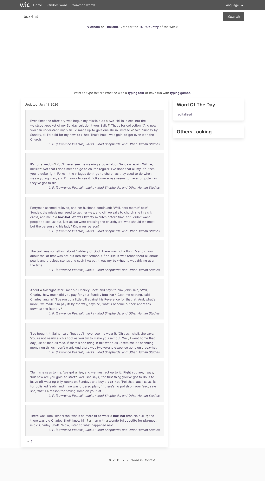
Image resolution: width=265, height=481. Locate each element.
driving (142, 260)
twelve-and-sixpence (112, 347)
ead (145, 386)
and (60, 178)
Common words (83, 5)
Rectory (54, 309)
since (41, 121)
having (70, 391)
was (69, 121)
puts (102, 121)
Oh (121, 333)
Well (117, 208)
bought (42, 333)
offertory (58, 121)
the (48, 121)
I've (113, 169)
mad (50, 343)
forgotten (145, 178)
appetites (144, 304)
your (86, 295)
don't (88, 125)
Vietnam (93, 27)
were (82, 222)
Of (103, 256)
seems (121, 178)
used (130, 173)
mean (70, 169)
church (93, 169)
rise (80, 372)
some (80, 391)
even (137, 135)
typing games (180, 93)
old (75, 290)
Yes (151, 169)
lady (67, 226)
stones (65, 260)
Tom (49, 416)
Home (37, 5)
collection (133, 125)
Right (127, 372)
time (121, 217)
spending (146, 343)
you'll (81, 333)
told (143, 251)
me (83, 164)
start (71, 377)
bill (84, 299)
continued (103, 208)
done (120, 169)
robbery (82, 251)
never (70, 164)
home (144, 338)
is (149, 377)
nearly (51, 338)
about (71, 251)
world (109, 343)
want (146, 217)
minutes (101, 217)
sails (116, 212)
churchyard (114, 222)
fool (70, 338)
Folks (61, 173)
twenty (89, 217)
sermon (94, 256)
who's (75, 416)
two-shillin (116, 121)
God (97, 251)
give (99, 130)
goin (119, 135)
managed (65, 212)
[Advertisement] (132, 61)
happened (99, 425)
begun (77, 121)
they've (35, 183)
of (58, 125)
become (119, 304)
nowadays (107, 178)
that (52, 169)
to (93, 130)
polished (42, 386)
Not (45, 169)
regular (104, 169)
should (136, 222)
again (136, 164)
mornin (134, 208)
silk (149, 212)
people (35, 222)
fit (95, 416)
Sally (103, 125)
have (134, 178)
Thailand (111, 27)
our (84, 226)
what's (150, 299)
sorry (73, 178)
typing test (136, 93)
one (106, 130)
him (120, 290)
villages (80, 173)
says (109, 290)
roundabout (135, 256)
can (39, 130)
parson (47, 226)
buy (101, 382)
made (82, 130)
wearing (92, 164)
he (150, 164)
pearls (34, 260)
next (125, 208)
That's (115, 125)
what (87, 425)
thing (129, 251)
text (39, 251)
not (120, 251)
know (76, 420)
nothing (136, 295)
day (33, 343)
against (93, 299)
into (137, 121)
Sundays (125, 164)
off (104, 212)
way (91, 212)
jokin (128, 290)
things (50, 347)
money (35, 347)
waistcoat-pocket (43, 125)
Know (77, 226)
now (153, 125)
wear (109, 333)
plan (69, 130)
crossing (93, 222)
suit (81, 125)
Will (144, 164)
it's (137, 343)
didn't (137, 217)
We (74, 217)
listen (74, 425)
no (117, 386)
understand (51, 130)
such (80, 260)
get (130, 135)
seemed (51, 208)
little (78, 299)
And (146, 125)
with (145, 135)
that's (42, 391)
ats (138, 382)
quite (44, 173)
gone (132, 347)
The (33, 251)
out (118, 338)
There (105, 251)
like (87, 260)
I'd (75, 130)
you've (127, 377)
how (103, 135)
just (65, 222)
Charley (84, 290)
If (68, 343)
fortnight (49, 290)
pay (74, 295)
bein (144, 208)
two (137, 130)
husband (89, 208)
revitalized (184, 114)
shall (135, 333)
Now (65, 425)
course (111, 256)
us (53, 222)
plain (95, 386)
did (61, 295)
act (107, 372)
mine (68, 386)
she (137, 212)
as (117, 173)
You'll (61, 164)
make (98, 338)
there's (75, 343)
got (44, 183)
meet (151, 222)
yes (126, 333)
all (133, 169)
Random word (57, 5)
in (67, 173)
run (64, 299)
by (156, 130)
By (73, 304)
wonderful (116, 420)
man (53, 178)
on (116, 164)
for (123, 125)
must (100, 372)
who (127, 222)
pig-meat (150, 420)
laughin (47, 299)
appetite (131, 420)
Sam (34, 372)
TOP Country (149, 27)
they (123, 173)
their (132, 304)
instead (125, 130)
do (141, 173)
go (81, 169)
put (71, 256)
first (110, 377)
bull (141, 416)
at (47, 256)
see (77, 164)
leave (34, 382)
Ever (33, 121)
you (96, 125)
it (89, 178)
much (54, 295)
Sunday (72, 125)
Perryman (37, 208)
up (89, 130)
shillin (114, 130)
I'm (66, 178)
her (79, 208)
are (140, 372)
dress (34, 217)
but (58, 222)
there (85, 347)
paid (55, 135)
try (87, 338)
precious (53, 260)
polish (124, 386)
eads (53, 386)
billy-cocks (65, 382)
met (69, 290)
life (144, 169)
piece (129, 121)
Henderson (62, 416)
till (44, 135)
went (135, 338)
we (109, 212)
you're (34, 173)
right (52, 173)
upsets (123, 343)
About (34, 290)
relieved (63, 208)
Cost (121, 295)
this (101, 343)
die (54, 183)
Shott (95, 290)
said (147, 295)
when (148, 173)
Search (233, 16)
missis (93, 121)
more (34, 304)
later (60, 290)
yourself (109, 338)
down (34, 309)
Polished (128, 382)
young (44, 178)
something (58, 251)
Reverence (112, 299)
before (112, 217)
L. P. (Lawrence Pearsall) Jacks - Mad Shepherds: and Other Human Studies (104, 144)
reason (55, 391)
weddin (48, 164)
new (73, 135)
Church (35, 139)
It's (32, 164)
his (61, 226)
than (129, 416)
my (85, 121)
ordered (85, 386)
